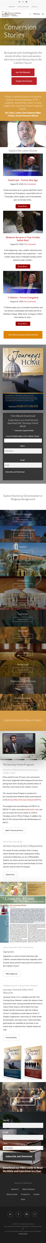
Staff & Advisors (28, 1189)
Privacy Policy (23, 1234)
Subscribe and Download (15, 472)
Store (23, 1199)
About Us (15, 1189)
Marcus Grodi (12, 1194)
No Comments (30, 184)
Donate (36, 1194)
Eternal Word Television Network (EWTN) (24, 800)
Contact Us (25, 1194)
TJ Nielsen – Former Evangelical (23, 297)
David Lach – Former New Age (23, 180)
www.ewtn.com (32, 809)
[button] (38, 14)
